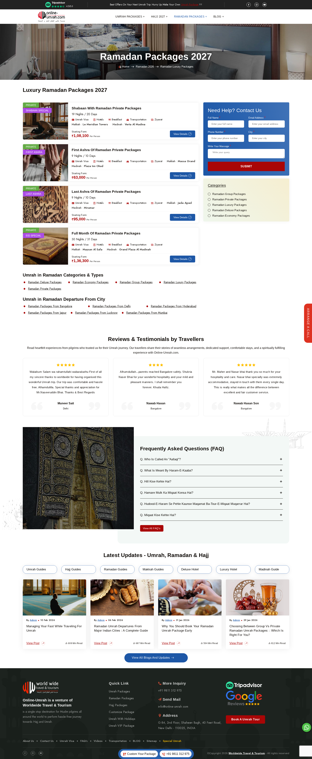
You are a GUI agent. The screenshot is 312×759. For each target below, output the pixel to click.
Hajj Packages (118, 705)
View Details (180, 133)
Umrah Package (190, 4)
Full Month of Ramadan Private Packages (106, 233)
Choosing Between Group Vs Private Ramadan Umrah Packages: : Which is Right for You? (256, 631)
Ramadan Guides (115, 569)
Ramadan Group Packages (136, 282)
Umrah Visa (67, 741)
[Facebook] (25, 753)
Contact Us (47, 741)
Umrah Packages (128, 16)
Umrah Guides (36, 569)
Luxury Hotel (228, 569)
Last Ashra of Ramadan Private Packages (106, 191)
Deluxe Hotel (190, 569)
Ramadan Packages (189, 16)
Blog (217, 16)
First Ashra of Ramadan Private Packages (106, 150)
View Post (32, 643)
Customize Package (121, 712)
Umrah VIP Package (121, 726)
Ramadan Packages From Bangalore (50, 306)
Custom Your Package (141, 753)
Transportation (118, 741)
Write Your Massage (219, 146)
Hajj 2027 (158, 16)
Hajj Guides (73, 569)
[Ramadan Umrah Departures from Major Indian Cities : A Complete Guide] (122, 597)
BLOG (136, 741)
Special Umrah (172, 741)
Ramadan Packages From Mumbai (146, 313)
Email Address (256, 117)
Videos (98, 741)
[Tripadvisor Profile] (244, 685)
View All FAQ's (152, 528)
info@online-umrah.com (173, 707)
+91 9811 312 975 (177, 753)
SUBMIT (246, 166)
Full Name (214, 117)
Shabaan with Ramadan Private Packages (106, 108)
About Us (28, 741)
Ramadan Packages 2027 (156, 56)
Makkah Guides (153, 569)
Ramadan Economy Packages (91, 282)
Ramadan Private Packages (44, 289)
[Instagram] (33, 753)
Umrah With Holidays (122, 719)
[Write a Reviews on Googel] (244, 697)
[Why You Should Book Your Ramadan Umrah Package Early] (190, 597)
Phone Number (216, 132)
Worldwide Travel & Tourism (247, 753)
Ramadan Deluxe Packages (45, 282)
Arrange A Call (308, 323)
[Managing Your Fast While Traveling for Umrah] (54, 597)
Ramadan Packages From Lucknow (96, 313)
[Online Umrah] (51, 16)
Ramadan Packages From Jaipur (47, 313)
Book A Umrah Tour (245, 719)
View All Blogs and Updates (151, 657)
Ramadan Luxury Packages (180, 282)
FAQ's (84, 741)
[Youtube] (41, 753)
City (251, 132)
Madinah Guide (269, 569)
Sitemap (152, 741)
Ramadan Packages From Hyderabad (173, 306)
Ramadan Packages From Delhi (111, 306)
